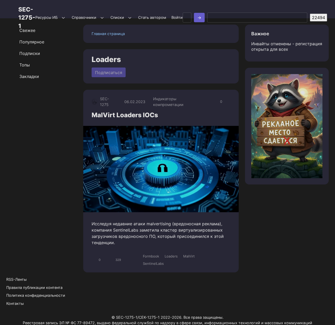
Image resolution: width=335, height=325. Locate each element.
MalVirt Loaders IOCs (125, 115)
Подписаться (108, 72)
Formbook (151, 256)
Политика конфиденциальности (35, 295)
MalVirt (189, 256)
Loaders (171, 256)
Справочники (84, 17)
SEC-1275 (104, 102)
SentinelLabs (153, 263)
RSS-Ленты (16, 279)
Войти (177, 17)
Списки (117, 17)
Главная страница (108, 33)
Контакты (15, 303)
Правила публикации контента (34, 287)
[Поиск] (199, 18)
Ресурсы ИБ (46, 17)
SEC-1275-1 (26, 17)
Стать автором (152, 17)
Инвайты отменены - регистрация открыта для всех (286, 46)
